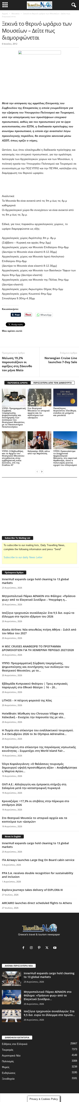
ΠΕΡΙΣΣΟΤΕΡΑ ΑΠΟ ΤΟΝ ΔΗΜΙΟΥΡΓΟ (52, 382)
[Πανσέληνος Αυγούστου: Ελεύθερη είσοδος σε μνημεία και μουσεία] (65, 398)
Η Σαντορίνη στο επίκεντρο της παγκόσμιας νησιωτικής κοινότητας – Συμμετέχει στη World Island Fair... (39, 749)
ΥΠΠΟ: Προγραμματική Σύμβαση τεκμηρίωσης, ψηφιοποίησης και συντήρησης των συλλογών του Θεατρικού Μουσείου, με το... (35, 666)
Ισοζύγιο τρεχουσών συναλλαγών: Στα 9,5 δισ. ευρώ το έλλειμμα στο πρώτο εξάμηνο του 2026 (38, 614)
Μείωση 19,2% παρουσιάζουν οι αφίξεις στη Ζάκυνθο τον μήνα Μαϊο (17, 364)
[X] (48, 948)
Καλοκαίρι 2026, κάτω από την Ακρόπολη (39, 452)
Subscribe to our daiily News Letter (23, 557)
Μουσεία (15, 13)
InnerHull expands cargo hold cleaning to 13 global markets (49, 975)
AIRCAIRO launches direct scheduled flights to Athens (37, 903)
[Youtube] (55, 948)
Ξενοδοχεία (8, 1078)
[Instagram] (32, 948)
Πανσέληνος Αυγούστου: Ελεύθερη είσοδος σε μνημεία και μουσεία (64, 412)
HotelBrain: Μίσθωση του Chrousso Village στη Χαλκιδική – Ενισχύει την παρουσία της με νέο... (33, 715)
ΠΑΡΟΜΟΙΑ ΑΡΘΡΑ (17, 382)
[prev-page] (37, 471)
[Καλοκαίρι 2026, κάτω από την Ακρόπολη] (39, 440)
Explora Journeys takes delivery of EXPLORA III (32, 890)
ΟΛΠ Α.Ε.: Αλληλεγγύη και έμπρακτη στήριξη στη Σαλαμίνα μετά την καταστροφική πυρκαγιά (34, 786)
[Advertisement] (39, 184)
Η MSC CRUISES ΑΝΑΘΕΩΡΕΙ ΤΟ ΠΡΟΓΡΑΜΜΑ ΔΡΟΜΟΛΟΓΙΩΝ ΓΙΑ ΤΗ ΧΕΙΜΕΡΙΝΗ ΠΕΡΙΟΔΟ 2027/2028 (38, 648)
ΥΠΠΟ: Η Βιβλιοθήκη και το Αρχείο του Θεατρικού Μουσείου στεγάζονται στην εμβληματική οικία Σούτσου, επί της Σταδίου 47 (13, 458)
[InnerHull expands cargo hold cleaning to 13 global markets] (11, 978)
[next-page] (42, 471)
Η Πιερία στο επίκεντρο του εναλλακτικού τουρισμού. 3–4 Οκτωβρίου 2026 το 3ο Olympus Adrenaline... (38, 732)
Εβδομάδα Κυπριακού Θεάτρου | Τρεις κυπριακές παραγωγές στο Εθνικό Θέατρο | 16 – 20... (35, 685)
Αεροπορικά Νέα (11, 1055)
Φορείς (5, 1067)
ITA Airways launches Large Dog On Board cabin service (38, 860)
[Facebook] (24, 948)
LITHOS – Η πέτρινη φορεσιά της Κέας (27, 700)
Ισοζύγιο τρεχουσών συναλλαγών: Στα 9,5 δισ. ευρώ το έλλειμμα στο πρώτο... (49, 1013)
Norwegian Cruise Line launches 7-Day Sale (60, 360)
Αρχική (5, 13)
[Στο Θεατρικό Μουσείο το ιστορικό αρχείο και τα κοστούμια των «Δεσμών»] (39, 398)
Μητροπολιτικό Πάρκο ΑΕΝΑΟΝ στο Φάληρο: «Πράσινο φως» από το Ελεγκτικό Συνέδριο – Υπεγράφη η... (39, 597)
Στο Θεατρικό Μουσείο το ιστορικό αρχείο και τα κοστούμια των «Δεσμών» (39, 413)
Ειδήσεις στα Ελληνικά (14, 1044)
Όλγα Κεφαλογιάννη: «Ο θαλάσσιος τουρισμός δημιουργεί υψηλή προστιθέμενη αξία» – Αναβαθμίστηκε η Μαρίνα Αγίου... (39, 767)
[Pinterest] (40, 948)
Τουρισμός (7, 1049)
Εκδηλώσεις (8, 1073)
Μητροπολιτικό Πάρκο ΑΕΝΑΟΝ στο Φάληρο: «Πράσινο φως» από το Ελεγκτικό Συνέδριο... (48, 995)
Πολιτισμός (8, 1061)
